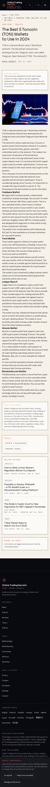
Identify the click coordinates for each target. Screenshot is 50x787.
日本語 (15, 723)
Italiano (43, 712)
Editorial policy (7, 646)
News (4, 607)
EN (38, 5)
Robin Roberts (9, 61)
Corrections (6, 651)
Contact (5, 696)
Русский (12, 717)
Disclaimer (6, 685)
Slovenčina (6, 723)
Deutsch (12, 712)
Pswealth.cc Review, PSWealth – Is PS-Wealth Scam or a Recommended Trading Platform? (21, 487)
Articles (5, 612)
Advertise (6, 662)
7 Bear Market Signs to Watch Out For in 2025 (15, 524)
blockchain (33, 130)
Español (21, 712)
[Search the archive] (30, 5)
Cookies (5, 680)
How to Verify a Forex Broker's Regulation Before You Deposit (19, 469)
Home (4, 15)
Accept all (8, 775)
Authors (5, 628)
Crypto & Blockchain (15, 443)
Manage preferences (12, 782)
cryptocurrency (27, 142)
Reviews (5, 617)
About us (5, 656)
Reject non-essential (25, 775)
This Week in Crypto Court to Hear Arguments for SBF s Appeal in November (25, 505)
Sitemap (5, 691)
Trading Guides (13, 449)
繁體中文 (39, 717)
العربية (4, 717)
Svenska (20, 717)
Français (29, 712)
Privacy (5, 675)
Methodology (7, 641)
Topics (4, 622)
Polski (36, 712)
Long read (14, 15)
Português (30, 717)
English (4, 712)
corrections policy (11, 546)
